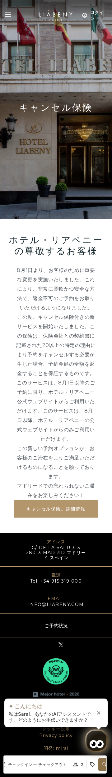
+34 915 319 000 (61, 581)
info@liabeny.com (56, 604)
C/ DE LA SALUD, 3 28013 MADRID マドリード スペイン (56, 552)
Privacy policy (56, 735)
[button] (104, 764)
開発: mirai (56, 748)
